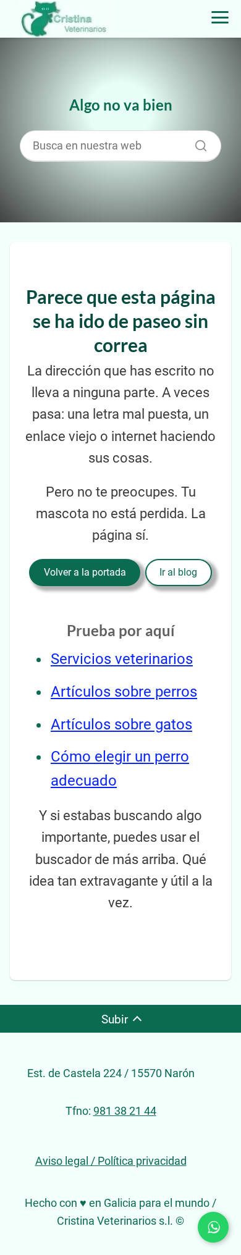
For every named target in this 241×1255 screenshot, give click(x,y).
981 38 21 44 (124, 1110)
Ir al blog (178, 572)
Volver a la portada (85, 572)
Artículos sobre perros (124, 691)
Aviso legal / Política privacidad (111, 1160)
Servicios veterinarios (122, 659)
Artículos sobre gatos (121, 724)
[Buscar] (196, 142)
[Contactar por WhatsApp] (213, 1227)
